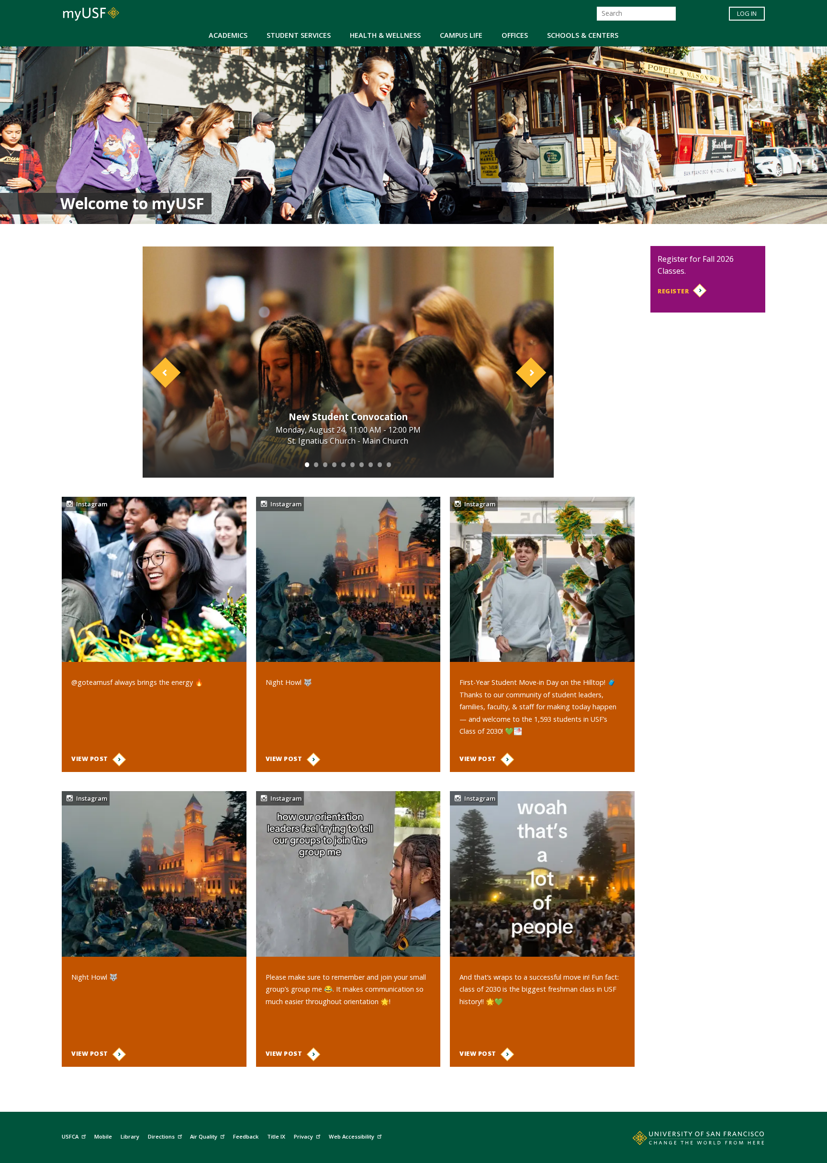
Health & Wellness (385, 35)
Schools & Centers (582, 35)
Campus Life (461, 35)
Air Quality (203, 1136)
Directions (161, 1136)
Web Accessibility (351, 1136)
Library (130, 1136)
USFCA (70, 1136)
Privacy (303, 1136)
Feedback (245, 1136)
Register (673, 291)
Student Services (299, 35)
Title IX (276, 1136)
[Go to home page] (688, 1140)
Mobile (103, 1136)
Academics (228, 35)
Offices (515, 35)
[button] (173, 362)
